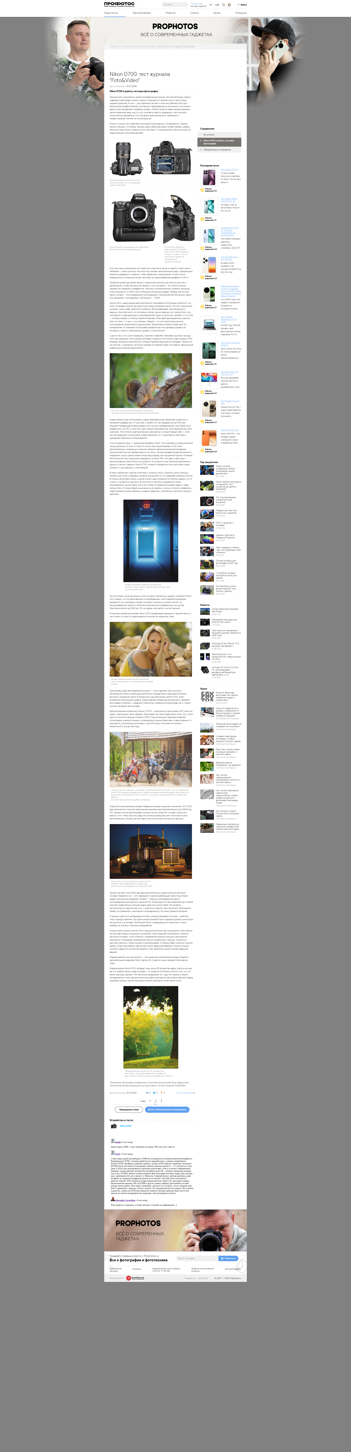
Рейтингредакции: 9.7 (211, 306)
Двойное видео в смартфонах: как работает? (228, 763)
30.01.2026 (220, 505)
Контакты (137, 1269)
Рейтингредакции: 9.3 (211, 190)
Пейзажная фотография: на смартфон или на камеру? (228, 725)
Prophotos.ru (235, 1278)
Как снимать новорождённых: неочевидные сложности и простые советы (228, 779)
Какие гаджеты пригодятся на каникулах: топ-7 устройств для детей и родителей (228, 485)
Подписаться (230, 1258)
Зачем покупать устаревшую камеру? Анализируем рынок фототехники (225, 470)
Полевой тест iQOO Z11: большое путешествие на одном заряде (230, 231)
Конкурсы (241, 13)
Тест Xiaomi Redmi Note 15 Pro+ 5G (229, 199)
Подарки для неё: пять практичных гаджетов (226, 511)
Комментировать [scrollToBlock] (184, 1092)
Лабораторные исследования (217, 149)
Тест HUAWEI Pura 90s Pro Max (229, 258)
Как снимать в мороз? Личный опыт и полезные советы (227, 813)
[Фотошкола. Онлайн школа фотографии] (135, 1278)
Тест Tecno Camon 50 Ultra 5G (230, 344)
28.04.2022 (220, 594)
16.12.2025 (220, 555)
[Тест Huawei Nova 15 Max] (209, 409)
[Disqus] (152, 1171)
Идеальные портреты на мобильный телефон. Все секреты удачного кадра (227, 827)
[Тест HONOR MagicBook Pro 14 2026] (209, 325)
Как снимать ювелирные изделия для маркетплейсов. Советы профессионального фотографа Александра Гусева (227, 796)
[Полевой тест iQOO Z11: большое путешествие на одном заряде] (209, 236)
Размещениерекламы (115, 1269)
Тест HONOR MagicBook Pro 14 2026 (229, 319)
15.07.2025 (220, 476)
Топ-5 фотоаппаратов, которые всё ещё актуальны (226, 500)
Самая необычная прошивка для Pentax (225, 610)
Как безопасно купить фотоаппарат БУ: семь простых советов (226, 589)
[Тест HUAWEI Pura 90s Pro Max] (209, 265)
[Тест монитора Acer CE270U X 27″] (209, 380)
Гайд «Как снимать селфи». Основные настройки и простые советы (228, 752)
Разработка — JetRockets (196, 1278)
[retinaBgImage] (207, 470)
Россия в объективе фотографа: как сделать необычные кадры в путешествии (227, 696)
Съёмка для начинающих (226, 729)
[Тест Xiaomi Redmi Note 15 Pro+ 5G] (209, 207)
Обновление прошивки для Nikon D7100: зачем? (224, 621)
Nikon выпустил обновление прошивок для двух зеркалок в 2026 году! (226, 633)
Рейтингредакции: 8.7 (211, 392)
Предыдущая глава (129, 1109)
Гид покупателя (142, 13)
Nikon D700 (125, 1126)
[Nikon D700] (114, 1126)
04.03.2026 (220, 516)
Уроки (217, 13)
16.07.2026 (220, 581)
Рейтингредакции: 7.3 (210, 363)
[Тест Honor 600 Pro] (209, 438)
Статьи (194, 13)
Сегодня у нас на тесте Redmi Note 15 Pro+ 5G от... (230, 207)
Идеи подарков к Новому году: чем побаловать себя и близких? (228, 550)
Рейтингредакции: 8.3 (211, 248)
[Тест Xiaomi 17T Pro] (209, 177)
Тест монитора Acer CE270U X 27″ (230, 373)
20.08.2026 (220, 528)
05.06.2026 (220, 492)
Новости (171, 13)
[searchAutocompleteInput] (175, 4)
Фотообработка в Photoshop (227, 718)
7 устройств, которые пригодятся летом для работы (226, 575)
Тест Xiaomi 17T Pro (229, 169)
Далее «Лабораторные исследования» (167, 1109)
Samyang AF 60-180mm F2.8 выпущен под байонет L (225, 644)
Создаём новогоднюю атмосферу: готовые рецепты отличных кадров (228, 739)
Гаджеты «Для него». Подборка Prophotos (225, 536)
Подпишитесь (197, 3)
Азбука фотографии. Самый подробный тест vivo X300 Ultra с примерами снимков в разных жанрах (231, 291)
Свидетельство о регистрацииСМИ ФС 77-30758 (166, 1269)
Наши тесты (111, 13)
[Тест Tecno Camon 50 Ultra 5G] (209, 351)
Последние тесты (209, 165)
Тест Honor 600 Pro (229, 430)
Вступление (209, 134)
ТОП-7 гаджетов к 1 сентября (225, 524)
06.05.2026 (220, 566)
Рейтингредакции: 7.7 (210, 219)
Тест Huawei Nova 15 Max (230, 402)
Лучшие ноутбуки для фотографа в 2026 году (227, 562)
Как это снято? (222, 703)
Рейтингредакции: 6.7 (211, 421)
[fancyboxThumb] (126, 157)
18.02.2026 (220, 540)
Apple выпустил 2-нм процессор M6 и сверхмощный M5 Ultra (226, 657)
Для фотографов (233, 1269)
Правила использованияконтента (202, 1269)
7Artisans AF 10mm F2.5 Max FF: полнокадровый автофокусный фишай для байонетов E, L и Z (225, 671)
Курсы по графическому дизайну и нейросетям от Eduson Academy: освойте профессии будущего (228, 712)
